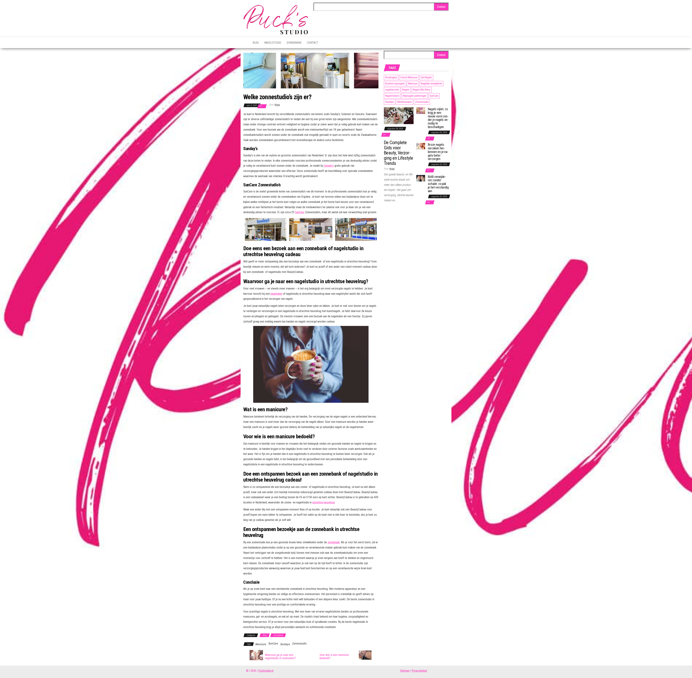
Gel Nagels (426, 77)
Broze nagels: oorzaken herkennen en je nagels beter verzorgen (438, 152)
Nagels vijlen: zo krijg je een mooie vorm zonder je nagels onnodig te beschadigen (438, 118)
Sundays (285, 644)
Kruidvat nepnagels (395, 83)
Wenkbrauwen (404, 102)
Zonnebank (294, 42)
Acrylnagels (391, 77)
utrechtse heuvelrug (323, 502)
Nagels (405, 89)
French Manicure (409, 77)
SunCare (299, 212)
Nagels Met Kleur (421, 89)
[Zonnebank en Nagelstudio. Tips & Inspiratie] (245, 42)
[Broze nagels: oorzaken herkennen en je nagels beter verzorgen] (420, 146)
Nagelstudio (272, 42)
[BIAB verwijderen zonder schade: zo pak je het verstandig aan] (420, 178)
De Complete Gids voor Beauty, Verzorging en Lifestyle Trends (398, 153)
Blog (256, 42)
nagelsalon (276, 293)
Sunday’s (329, 165)
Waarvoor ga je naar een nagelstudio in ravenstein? (280, 656)
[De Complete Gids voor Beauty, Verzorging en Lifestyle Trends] (399, 115)
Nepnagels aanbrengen (414, 95)
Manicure (260, 644)
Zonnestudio (299, 643)
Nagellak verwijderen (431, 83)
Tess (277, 105)
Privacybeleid (419, 670)
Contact (312, 42)
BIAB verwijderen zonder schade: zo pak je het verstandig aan (438, 184)
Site (402, 670)
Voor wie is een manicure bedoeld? (334, 656)
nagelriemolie (392, 89)
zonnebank (334, 542)
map (407, 670)
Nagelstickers (392, 95)
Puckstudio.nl (265, 670)
